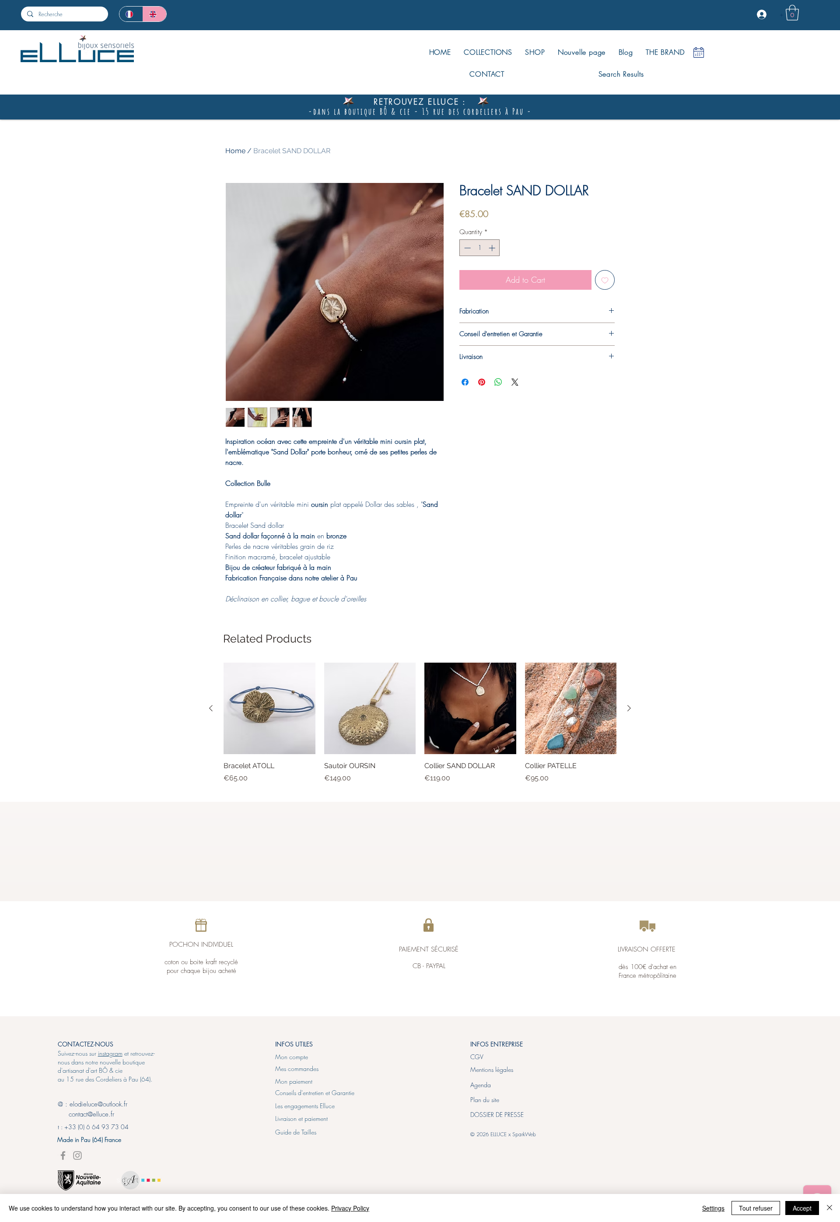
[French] (131, 14)
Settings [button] (713, 1208)
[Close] (829, 1208)
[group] (420, 728)
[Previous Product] (211, 708)
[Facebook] (63, 1155)
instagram (110, 1053)
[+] (762, 14)
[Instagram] (77, 1155)
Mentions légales (491, 1069)
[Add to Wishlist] (605, 280)
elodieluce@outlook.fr (98, 1104)
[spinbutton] (479, 248)
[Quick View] (269, 709)
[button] (792, 13)
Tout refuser (756, 1208)
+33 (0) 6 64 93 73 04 (96, 1127)
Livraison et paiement (301, 1118)
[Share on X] (515, 382)
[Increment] (493, 248)
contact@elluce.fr (86, 1114)
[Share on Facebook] (465, 382)
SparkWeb (524, 1134)
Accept (802, 1208)
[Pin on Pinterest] (481, 382)
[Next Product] (629, 708)
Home (235, 151)
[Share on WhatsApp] (498, 382)
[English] (154, 14)
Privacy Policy (350, 1208)
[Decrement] (466, 248)
